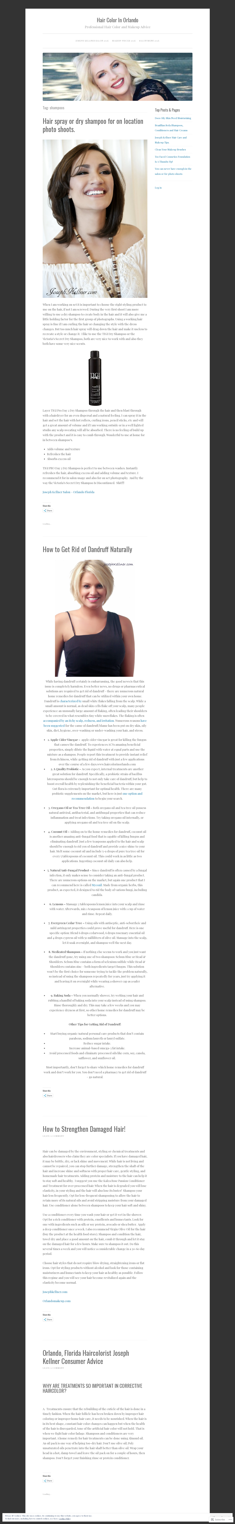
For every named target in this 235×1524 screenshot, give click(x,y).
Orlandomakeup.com (56, 1301)
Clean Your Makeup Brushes (170, 149)
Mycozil (97, 885)
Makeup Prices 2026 (124, 40)
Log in (158, 187)
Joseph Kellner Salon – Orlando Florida (68, 492)
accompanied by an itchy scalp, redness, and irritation (78, 721)
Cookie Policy (65, 1518)
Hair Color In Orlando (117, 20)
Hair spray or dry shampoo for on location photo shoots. (93, 125)
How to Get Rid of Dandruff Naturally (87, 549)
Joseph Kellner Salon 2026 (92, 40)
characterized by (71, 701)
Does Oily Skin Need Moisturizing (173, 118)
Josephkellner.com (55, 1292)
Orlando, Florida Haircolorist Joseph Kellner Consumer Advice (86, 1357)
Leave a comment (53, 1136)
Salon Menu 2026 (149, 40)
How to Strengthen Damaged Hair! (84, 1129)
